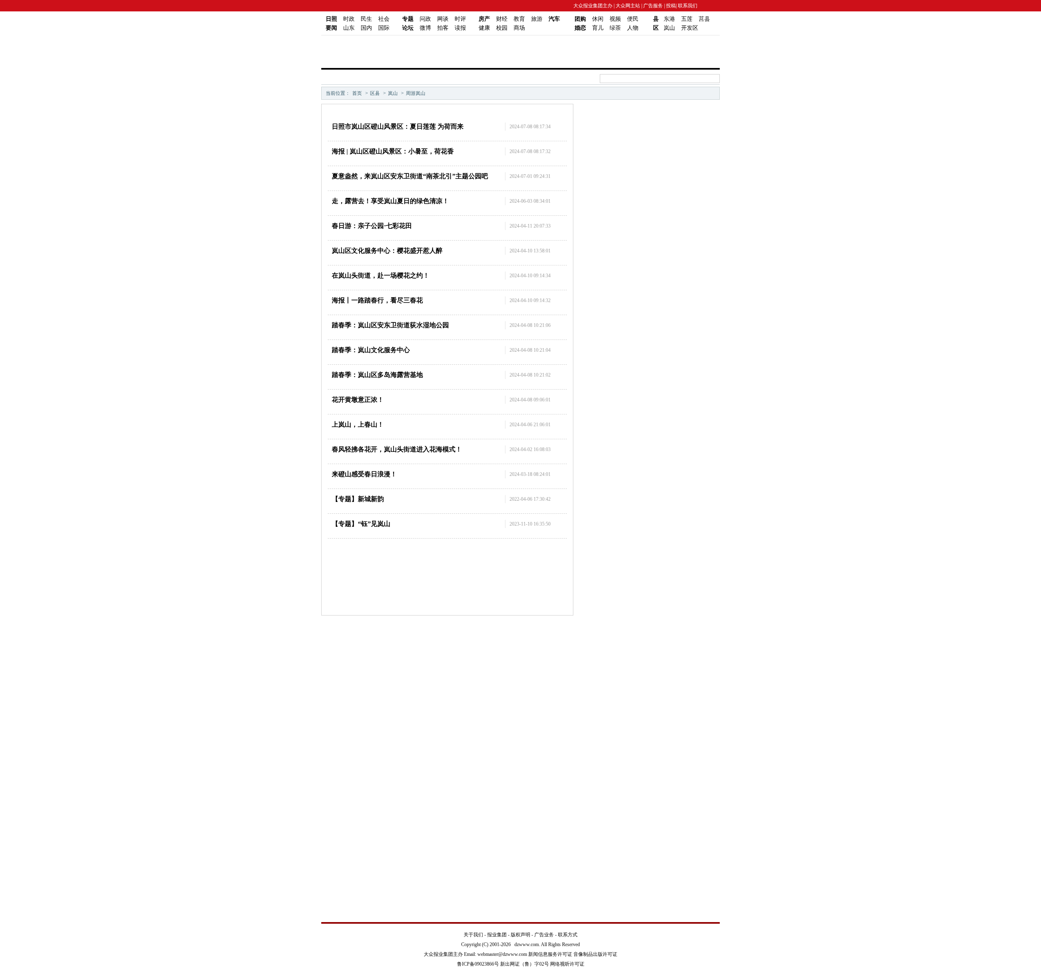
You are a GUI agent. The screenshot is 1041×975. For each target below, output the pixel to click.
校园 (501, 28)
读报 (460, 28)
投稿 (671, 6)
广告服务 (653, 6)
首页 (357, 93)
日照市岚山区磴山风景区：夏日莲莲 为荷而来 (398, 126)
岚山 (669, 28)
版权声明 (520, 935)
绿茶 (615, 28)
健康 (484, 28)
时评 (460, 19)
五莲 (687, 19)
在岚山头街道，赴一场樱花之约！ (380, 275)
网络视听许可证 (567, 964)
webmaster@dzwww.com (502, 954)
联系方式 (567, 935)
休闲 (597, 19)
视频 (615, 19)
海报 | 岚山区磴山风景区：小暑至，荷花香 (393, 151)
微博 (425, 28)
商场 (519, 28)
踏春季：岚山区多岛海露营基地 (377, 374)
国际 (384, 28)
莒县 (704, 19)
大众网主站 (628, 6)
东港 (669, 19)
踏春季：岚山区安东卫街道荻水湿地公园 (390, 325)
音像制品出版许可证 (595, 954)
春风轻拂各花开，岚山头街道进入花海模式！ (397, 449)
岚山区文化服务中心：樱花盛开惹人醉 (387, 250)
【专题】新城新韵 (358, 498)
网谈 (443, 19)
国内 (366, 28)
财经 (501, 19)
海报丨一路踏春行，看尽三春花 (377, 300)
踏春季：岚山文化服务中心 (371, 349)
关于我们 (473, 935)
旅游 (536, 19)
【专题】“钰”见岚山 (361, 523)
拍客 (443, 28)
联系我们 (687, 6)
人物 (632, 28)
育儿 (597, 28)
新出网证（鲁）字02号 (524, 964)
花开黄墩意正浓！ (358, 399)
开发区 (689, 28)
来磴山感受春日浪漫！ (364, 474)
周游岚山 (415, 93)
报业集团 (497, 935)
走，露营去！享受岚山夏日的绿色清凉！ (390, 200)
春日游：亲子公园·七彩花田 (372, 225)
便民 (632, 19)
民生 (366, 19)
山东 (349, 28)
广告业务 (544, 935)
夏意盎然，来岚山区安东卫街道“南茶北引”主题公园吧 (410, 176)
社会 (384, 19)
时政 (349, 19)
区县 (375, 93)
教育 (519, 19)
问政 (425, 19)
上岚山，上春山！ (358, 424)
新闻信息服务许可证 (550, 954)
